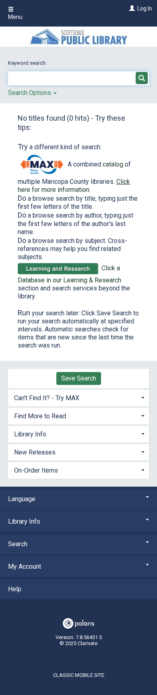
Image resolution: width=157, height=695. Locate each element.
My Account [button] (24, 566)
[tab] (78, 397)
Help (14, 589)
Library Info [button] (30, 434)
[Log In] (131, 8)
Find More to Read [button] (40, 416)
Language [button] (21, 499)
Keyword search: (28, 63)
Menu (15, 17)
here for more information (74, 185)
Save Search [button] (78, 378)
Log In (144, 8)
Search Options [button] (30, 93)
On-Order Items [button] (36, 470)
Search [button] (17, 544)
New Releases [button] (35, 452)
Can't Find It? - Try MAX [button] (46, 398)
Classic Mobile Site (78, 675)
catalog (113, 164)
